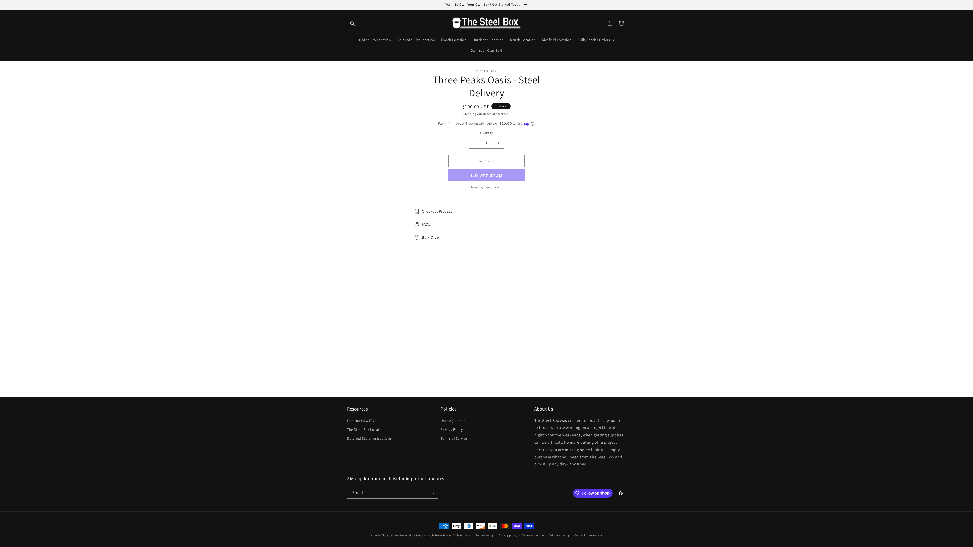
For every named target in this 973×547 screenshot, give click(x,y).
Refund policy (485, 535)
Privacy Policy (452, 429)
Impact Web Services (457, 535)
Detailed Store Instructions (369, 438)
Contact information (588, 535)
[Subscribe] (432, 493)
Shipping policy (559, 535)
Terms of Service (454, 438)
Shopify (421, 535)
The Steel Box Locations (366, 429)
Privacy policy (508, 535)
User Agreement (454, 420)
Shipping (469, 114)
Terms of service (533, 535)
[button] (352, 23)
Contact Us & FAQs (362, 420)
